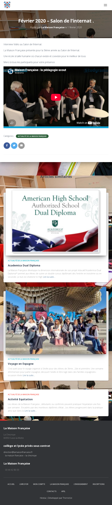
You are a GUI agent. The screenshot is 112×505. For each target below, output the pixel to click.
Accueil (11, 484)
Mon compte (39, 484)
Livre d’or (24, 484)
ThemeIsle (67, 498)
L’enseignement (81, 484)
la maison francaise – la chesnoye (21, 455)
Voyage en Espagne (21, 363)
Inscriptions (99, 484)
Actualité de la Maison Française (32, 136)
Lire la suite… (49, 276)
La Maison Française (59, 484)
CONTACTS (51, 491)
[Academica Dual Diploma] (56, 221)
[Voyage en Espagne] (56, 320)
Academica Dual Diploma (24, 265)
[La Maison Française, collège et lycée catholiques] (8, 5)
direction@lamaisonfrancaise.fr (18, 452)
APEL (63, 491)
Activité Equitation (20, 399)
